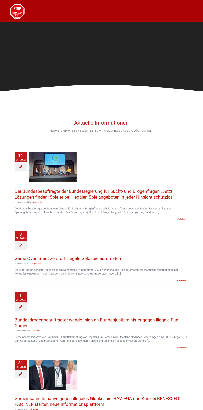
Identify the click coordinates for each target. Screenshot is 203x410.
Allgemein (37, 202)
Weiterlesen (182, 219)
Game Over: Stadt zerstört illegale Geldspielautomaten (68, 258)
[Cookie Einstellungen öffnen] (6, 406)
